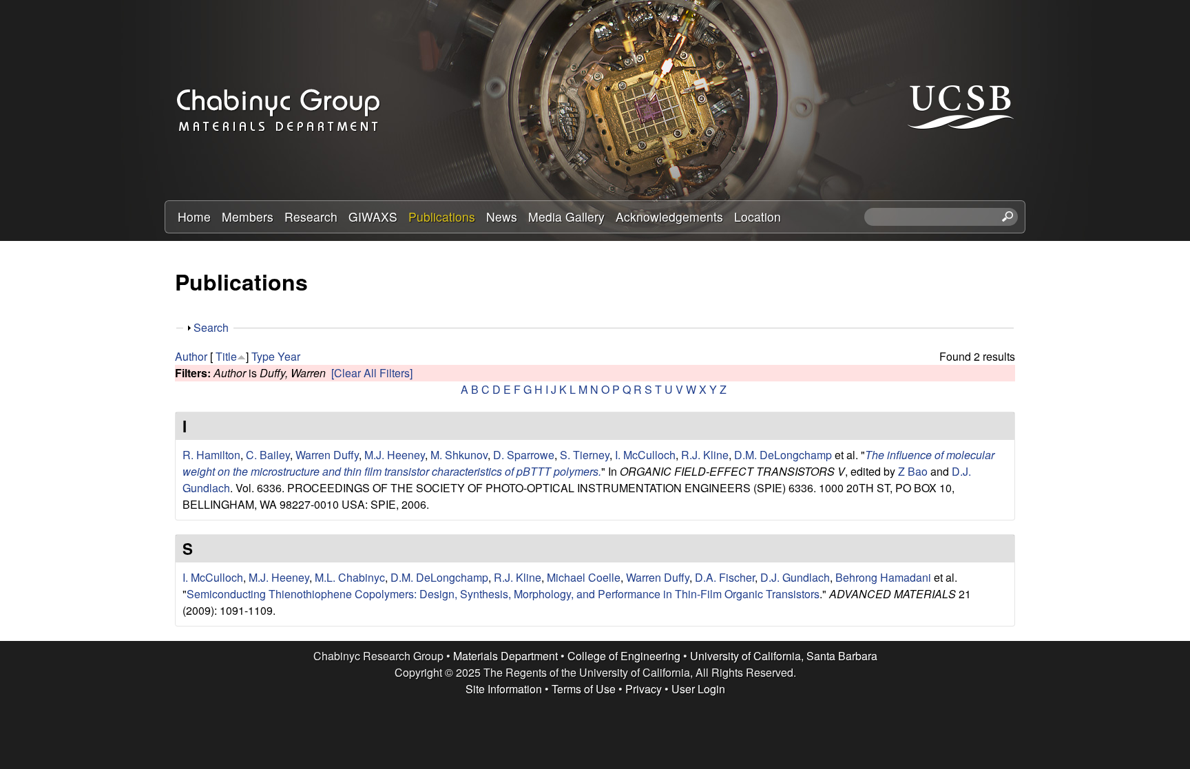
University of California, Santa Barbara (783, 656)
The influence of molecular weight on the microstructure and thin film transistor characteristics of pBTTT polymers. (588, 463)
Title (226, 356)
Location (757, 216)
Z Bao (913, 471)
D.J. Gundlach (795, 577)
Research (310, 216)
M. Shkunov (459, 455)
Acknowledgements (669, 216)
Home (194, 216)
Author (191, 356)
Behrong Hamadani (883, 577)
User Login (698, 689)
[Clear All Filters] (372, 373)
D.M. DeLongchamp (783, 455)
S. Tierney (584, 455)
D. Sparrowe (523, 455)
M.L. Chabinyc (350, 577)
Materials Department (505, 656)
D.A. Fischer (725, 577)
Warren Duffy (327, 455)
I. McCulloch (645, 455)
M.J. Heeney (394, 455)
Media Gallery (566, 216)
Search (211, 327)
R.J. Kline (705, 455)
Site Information (504, 689)
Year (289, 356)
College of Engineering (623, 656)
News (501, 216)
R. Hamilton (211, 455)
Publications (441, 216)
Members (247, 216)
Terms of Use (584, 689)
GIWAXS (372, 216)
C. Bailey (268, 455)
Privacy (643, 689)
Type (263, 356)
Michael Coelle (583, 577)
